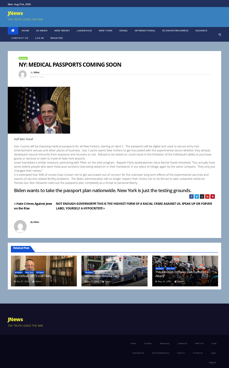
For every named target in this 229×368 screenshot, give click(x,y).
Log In (39, 38)
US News (42, 30)
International (145, 30)
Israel (123, 30)
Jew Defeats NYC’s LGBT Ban (32, 276)
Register (56, 38)
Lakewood (84, 30)
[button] (220, 34)
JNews (15, 13)
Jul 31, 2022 (93, 281)
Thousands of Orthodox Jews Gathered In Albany (182, 274)
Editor (37, 72)
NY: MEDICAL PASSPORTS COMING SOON (70, 64)
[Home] (13, 30)
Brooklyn (23, 58)
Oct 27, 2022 (23, 281)
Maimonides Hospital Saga (102, 276)
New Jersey (62, 30)
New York (105, 30)
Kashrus (202, 30)
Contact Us (19, 38)
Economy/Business (175, 30)
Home (25, 30)
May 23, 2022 (165, 281)
